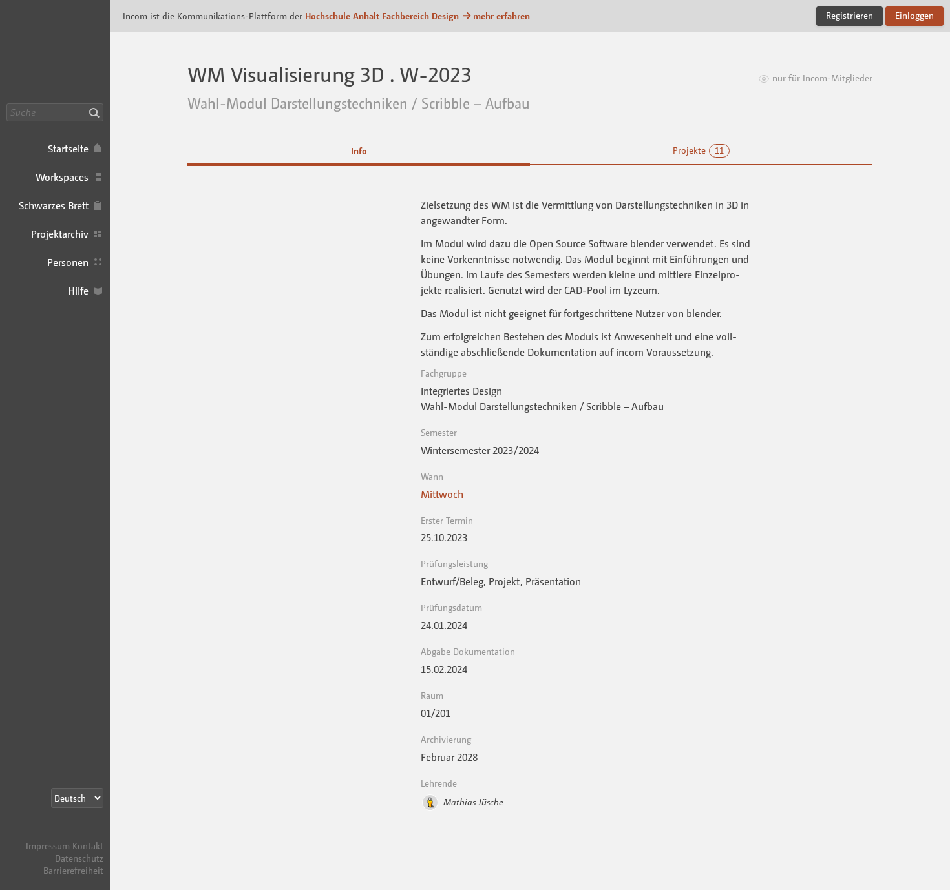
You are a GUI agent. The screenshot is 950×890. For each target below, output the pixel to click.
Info (359, 150)
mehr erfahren (501, 15)
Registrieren (849, 15)
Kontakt (87, 845)
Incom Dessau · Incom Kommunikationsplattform (55, 51)
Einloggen (914, 15)
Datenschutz (79, 858)
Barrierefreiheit (73, 870)
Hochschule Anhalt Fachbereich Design (382, 15)
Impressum (48, 845)
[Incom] (80, 833)
